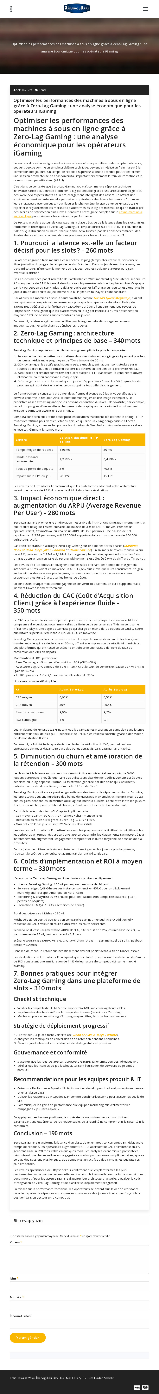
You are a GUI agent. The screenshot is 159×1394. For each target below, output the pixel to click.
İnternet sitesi (20, 1316)
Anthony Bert (23, 90)
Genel (42, 90)
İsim (14, 1278)
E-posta (17, 1297)
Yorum (16, 1242)
